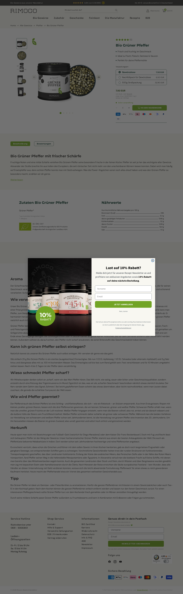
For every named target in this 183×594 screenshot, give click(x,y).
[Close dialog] (152, 260)
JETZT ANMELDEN (123, 304)
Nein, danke (123, 311)
